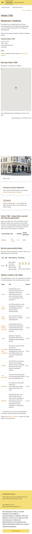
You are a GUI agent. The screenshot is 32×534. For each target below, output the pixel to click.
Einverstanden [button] (16, 531)
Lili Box (3, 338)
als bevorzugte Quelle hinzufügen (12, 192)
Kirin (18, 240)
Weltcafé (3, 401)
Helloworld (4, 386)
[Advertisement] (16, 136)
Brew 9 (3, 294)
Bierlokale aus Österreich (12, 416)
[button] (16, 88)
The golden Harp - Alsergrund (4, 351)
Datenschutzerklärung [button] (9, 526)
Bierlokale (29, 10)
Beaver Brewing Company (4, 327)
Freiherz (3, 365)
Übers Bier (24, 10)
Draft (18, 203)
